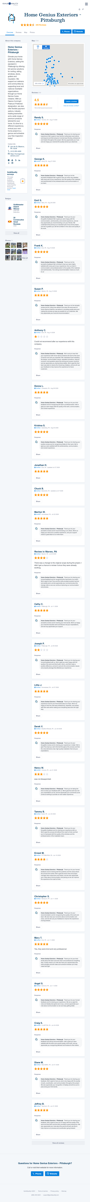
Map (25, 32)
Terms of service (43, 1191)
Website (79, 31)
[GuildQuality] (10, 4)
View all (24, 258)
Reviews (19, 32)
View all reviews (58, 1143)
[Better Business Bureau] (9, 163)
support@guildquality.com (51, 1195)
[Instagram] (12, 163)
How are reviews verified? (71, 106)
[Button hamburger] (86, 4)
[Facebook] (9, 160)
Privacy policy (54, 1191)
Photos (32, 32)
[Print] (79, 9)
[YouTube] (12, 160)
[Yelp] (16, 160)
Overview (10, 32)
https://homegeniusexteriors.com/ (17, 155)
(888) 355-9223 (36, 1195)
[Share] (83, 9)
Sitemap (63, 1191)
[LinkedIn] (19, 160)
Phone (67, 31)
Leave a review (71, 101)
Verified (38, 120)
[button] (62, 77)
